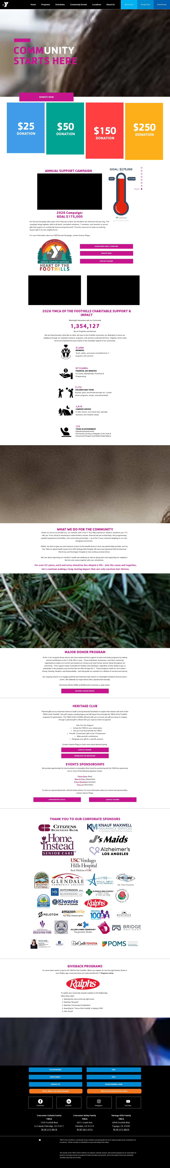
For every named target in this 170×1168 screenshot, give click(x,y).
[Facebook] (40, 1101)
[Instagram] (99, 1101)
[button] (47, 4)
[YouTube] (128, 1101)
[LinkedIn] (68, 1101)
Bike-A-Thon (80, 779)
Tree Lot (80, 785)
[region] (26, 128)
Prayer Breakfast (81, 782)
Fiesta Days (82, 776)
